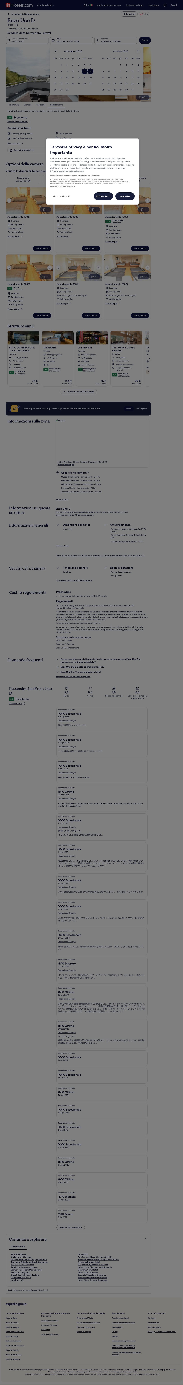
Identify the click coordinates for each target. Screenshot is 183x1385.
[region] (92, 171)
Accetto (125, 196)
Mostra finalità (62, 196)
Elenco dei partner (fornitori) (62, 186)
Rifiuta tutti (103, 196)
